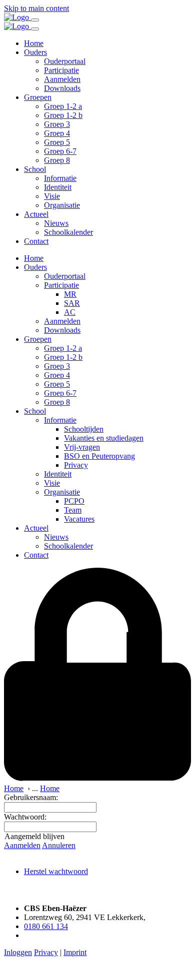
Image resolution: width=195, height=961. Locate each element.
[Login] (97, 779)
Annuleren (59, 845)
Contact (36, 241)
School (35, 169)
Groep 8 (57, 160)
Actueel (36, 214)
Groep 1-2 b (63, 115)
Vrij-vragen (82, 447)
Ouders (35, 52)
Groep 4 (57, 133)
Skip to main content (36, 8)
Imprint (75, 952)
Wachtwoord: (25, 817)
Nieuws (56, 223)
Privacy (76, 465)
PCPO (74, 501)
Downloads (62, 88)
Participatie (61, 70)
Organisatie (62, 205)
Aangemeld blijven (34, 836)
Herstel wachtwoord (56, 871)
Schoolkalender (68, 232)
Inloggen (18, 952)
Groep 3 (57, 124)
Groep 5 (57, 142)
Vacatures (79, 519)
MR (70, 294)
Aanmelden (62, 79)
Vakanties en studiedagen (104, 438)
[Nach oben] (9, 891)
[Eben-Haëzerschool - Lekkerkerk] (17, 17)
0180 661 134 (46, 926)
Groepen (38, 97)
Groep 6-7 (60, 151)
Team (73, 510)
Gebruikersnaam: (31, 797)
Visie (52, 196)
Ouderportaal (65, 61)
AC (70, 312)
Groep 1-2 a (63, 106)
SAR (72, 303)
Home (34, 43)
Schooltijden (84, 429)
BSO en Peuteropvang (99, 456)
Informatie (60, 178)
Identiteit (58, 187)
